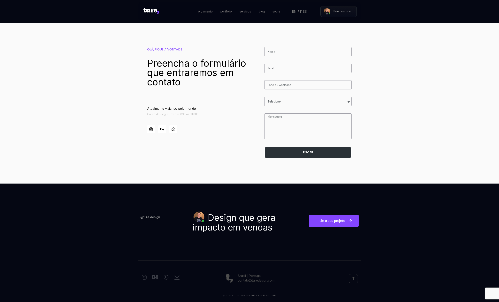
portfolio (226, 11)
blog (262, 11)
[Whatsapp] (173, 129)
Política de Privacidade (263, 295)
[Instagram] (151, 129)
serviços (245, 11)
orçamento (205, 11)
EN (294, 11)
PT (299, 11)
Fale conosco (342, 11)
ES (305, 11)
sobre (276, 11)
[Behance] (162, 129)
